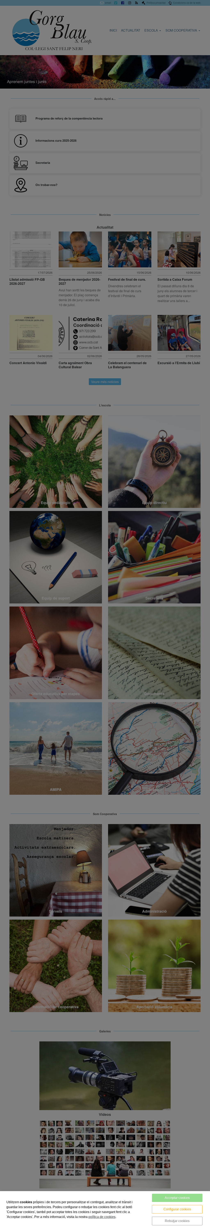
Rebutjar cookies (177, 1221)
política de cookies (101, 1217)
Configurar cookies (177, 1209)
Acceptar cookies (177, 1197)
